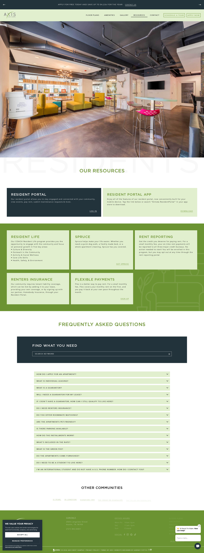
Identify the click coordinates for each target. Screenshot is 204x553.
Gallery (124, 15)
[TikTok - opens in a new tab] (135, 533)
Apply (191, 15)
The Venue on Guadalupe (110, 499)
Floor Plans (92, 15)
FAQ (171, 525)
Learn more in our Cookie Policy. (13, 547)
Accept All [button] (22, 535)
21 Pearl (57, 499)
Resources (139, 15)
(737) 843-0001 (73, 528)
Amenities (109, 15)
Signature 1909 (87, 499)
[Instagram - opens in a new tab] (128, 533)
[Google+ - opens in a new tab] (131, 533)
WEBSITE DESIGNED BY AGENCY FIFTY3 (131, 550)
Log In (93, 211)
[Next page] (199, 4)
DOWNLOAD (187, 211)
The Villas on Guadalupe (138, 499)
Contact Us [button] (130, 5)
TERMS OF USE (107, 550)
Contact (154, 15)
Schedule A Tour (174, 15)
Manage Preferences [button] (22, 541)
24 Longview (70, 499)
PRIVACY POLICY (92, 550)
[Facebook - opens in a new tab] (124, 533)
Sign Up (125, 299)
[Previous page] (4, 4)
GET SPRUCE (122, 264)
